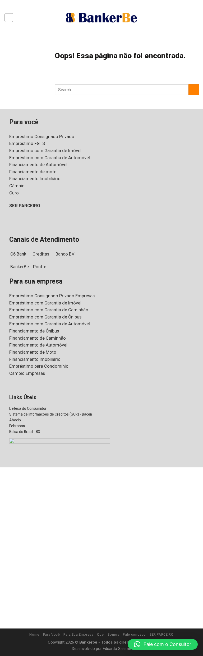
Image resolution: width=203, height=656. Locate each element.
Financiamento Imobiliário (35, 178)
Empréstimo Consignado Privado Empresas (52, 295)
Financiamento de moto (33, 171)
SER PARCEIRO (24, 205)
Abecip (15, 420)
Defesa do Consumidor (28, 408)
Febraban (17, 426)
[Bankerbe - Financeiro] (101, 17)
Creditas (41, 254)
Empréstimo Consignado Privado (41, 136)
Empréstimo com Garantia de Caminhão (48, 309)
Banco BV (65, 254)
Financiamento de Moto (32, 352)
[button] (163, 644)
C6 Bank (18, 254)
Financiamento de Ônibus (34, 331)
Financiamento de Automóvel (38, 164)
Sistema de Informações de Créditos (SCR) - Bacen (50, 414)
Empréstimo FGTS (27, 143)
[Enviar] (193, 89)
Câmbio (17, 185)
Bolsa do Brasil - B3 (24, 432)
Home (34, 634)
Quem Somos (108, 634)
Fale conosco (134, 634)
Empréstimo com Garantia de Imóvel (45, 150)
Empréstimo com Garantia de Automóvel (49, 157)
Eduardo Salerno (117, 648)
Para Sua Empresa (78, 634)
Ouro (14, 192)
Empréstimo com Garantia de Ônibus (45, 317)
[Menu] (8, 17)
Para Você (51, 634)
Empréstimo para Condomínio (38, 366)
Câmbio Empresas (27, 373)
